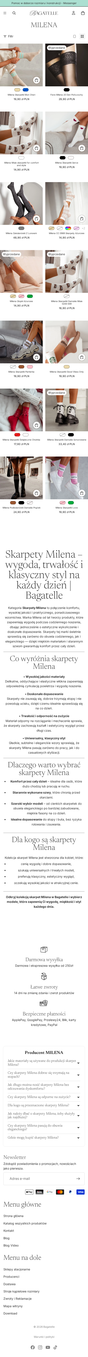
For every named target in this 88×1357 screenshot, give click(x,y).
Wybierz (85, 148)
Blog (6, 1238)
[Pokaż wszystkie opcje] (83, 228)
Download (10, 1313)
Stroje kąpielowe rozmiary (21, 1291)
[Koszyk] (83, 13)
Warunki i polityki (44, 1336)
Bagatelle (49, 1326)
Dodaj (85, 357)
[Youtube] (47, 1347)
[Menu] (5, 13)
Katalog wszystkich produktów (25, 1223)
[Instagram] (40, 1347)
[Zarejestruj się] (78, 1178)
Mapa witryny (13, 1306)
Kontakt (8, 1230)
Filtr (10, 36)
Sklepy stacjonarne (16, 1269)
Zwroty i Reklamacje (17, 1298)
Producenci (11, 1276)
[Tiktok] (55, 1347)
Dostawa (9, 1284)
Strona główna (13, 1216)
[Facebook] (32, 1347)
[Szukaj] (14, 13)
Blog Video (11, 1245)
